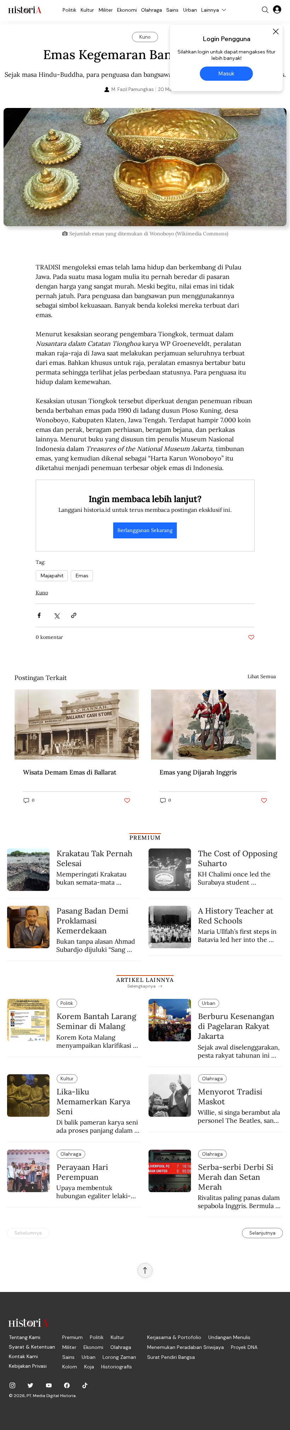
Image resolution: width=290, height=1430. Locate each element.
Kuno (42, 592)
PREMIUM (145, 837)
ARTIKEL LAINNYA (145, 979)
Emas (81, 575)
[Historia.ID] (24, 10)
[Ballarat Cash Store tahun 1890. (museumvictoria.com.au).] (76, 725)
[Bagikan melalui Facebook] (39, 615)
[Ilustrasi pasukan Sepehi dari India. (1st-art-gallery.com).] (213, 725)
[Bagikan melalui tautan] (73, 615)
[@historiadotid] (49, 1385)
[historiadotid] (12, 1385)
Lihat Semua (262, 676)
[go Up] (145, 1270)
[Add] (145, 167)
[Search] (265, 10)
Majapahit (51, 575)
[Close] (275, 31)
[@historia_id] (30, 1385)
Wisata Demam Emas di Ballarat (69, 772)
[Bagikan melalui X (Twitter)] (56, 615)
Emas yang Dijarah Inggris (198, 772)
